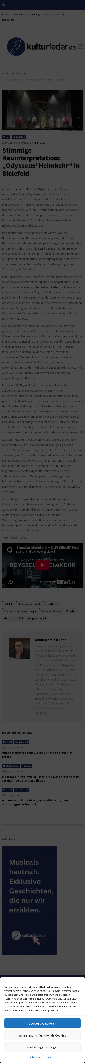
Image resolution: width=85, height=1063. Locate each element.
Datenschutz (36, 1057)
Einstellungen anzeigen (42, 1047)
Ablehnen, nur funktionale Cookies (42, 1035)
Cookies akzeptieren (42, 1023)
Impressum (52, 1057)
